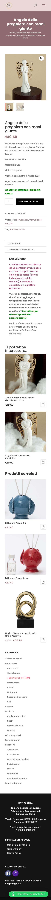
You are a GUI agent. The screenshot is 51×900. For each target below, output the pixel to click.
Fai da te (9, 711)
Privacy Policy (14, 849)
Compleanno (13, 673)
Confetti (9, 706)
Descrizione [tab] (13, 243)
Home (12, 32)
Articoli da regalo (14, 658)
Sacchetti (10, 744)
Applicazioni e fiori (16, 716)
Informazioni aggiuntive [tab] (21, 249)
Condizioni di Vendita (18, 845)
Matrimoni (12, 692)
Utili (9, 701)
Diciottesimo (13, 682)
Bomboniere (22, 32)
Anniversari (12, 668)
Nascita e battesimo (17, 697)
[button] (41, 58)
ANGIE (22, 229)
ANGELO (14, 229)
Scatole (11, 730)
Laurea (10, 687)
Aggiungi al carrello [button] (43, 404)
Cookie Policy (14, 853)
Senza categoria (13, 783)
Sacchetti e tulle (15, 725)
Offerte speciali (13, 735)
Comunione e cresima (19, 678)
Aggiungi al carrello (29, 201)
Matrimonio (12, 773)
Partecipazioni (12, 740)
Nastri (10, 721)
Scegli (43, 639)
